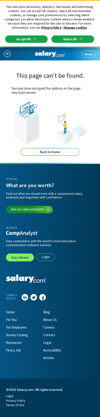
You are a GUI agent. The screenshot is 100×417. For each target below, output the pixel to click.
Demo (88, 54)
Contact (49, 335)
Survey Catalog (17, 335)
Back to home (50, 152)
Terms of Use (15, 405)
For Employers (16, 327)
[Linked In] (24, 297)
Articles (48, 358)
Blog (46, 312)
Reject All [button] (70, 39)
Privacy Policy (51, 27)
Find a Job (13, 350)
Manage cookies (75, 27)
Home (10, 312)
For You (11, 319)
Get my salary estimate (27, 209)
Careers (49, 327)
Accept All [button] (24, 39)
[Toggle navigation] (8, 54)
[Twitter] (33, 297)
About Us (50, 319)
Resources (14, 342)
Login (46, 257)
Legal (47, 342)
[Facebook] (42, 297)
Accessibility (52, 350)
